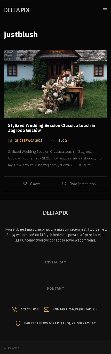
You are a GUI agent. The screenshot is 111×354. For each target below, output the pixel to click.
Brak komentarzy (82, 184)
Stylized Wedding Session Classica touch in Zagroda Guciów (51, 128)
